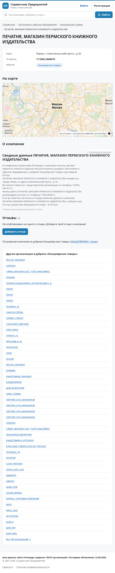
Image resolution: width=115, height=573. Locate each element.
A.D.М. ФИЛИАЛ (14, 463)
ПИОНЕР (10, 277)
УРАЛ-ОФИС (12, 329)
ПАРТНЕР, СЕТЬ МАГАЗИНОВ (20, 399)
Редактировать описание (99, 152)
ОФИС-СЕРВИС (13, 393)
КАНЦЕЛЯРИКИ (14, 382)
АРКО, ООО (12, 510)
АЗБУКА (10, 481)
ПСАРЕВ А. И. (12, 306)
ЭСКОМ (10, 358)
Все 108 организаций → (18, 539)
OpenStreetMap (100, 133)
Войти (84, 5)
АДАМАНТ (11, 475)
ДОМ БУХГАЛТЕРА (15, 388)
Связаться (7, 567)
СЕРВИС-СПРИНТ (14, 318)
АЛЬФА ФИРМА (14, 492)
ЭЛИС (9, 353)
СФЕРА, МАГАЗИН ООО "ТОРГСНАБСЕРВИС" (28, 271)
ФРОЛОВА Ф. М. (14, 341)
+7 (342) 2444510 (45, 59)
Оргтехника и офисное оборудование (37, 24)
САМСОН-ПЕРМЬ (14, 312)
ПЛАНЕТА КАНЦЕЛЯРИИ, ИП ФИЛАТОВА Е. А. (29, 283)
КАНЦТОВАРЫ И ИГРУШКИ (20, 440)
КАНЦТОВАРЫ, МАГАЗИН (18, 376)
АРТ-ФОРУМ (12, 516)
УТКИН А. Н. (12, 335)
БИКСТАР (10, 527)
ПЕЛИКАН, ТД (13, 452)
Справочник (8, 24)
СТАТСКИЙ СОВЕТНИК (17, 324)
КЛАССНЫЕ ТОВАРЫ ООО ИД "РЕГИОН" (26, 446)
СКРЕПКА (10, 265)
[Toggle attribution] (109, 133)
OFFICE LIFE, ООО (15, 469)
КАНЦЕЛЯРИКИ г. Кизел (84, 241)
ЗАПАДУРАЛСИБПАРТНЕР (19, 434)
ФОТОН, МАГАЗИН (15, 259)
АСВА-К (10, 521)
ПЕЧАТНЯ (11, 457)
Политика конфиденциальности (32, 567)
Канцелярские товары (71, 24)
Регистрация (102, 5)
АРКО (9, 504)
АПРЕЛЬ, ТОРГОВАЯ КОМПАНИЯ (22, 498)
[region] (57, 110)
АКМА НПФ (11, 487)
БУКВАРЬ (10, 370)
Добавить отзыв (15, 231)
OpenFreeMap (65, 133)
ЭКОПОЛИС (12, 347)
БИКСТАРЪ (11, 533)
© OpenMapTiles (78, 133)
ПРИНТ (9, 288)
